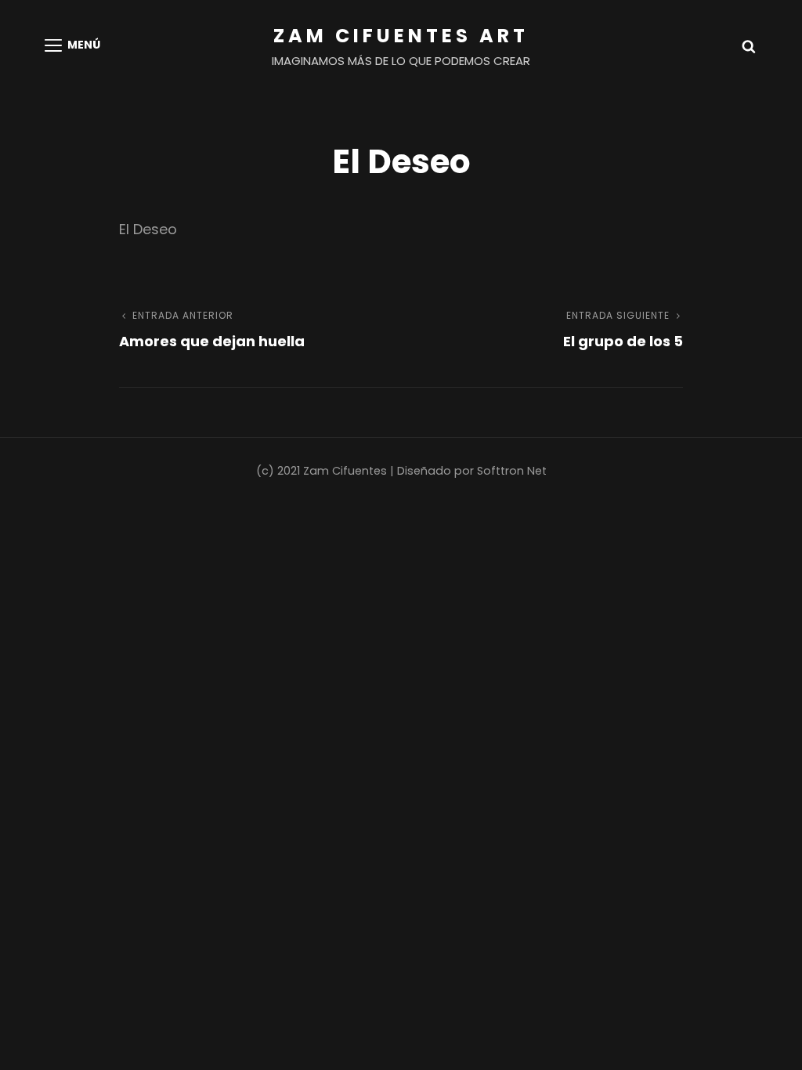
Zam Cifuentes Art (401, 36)
